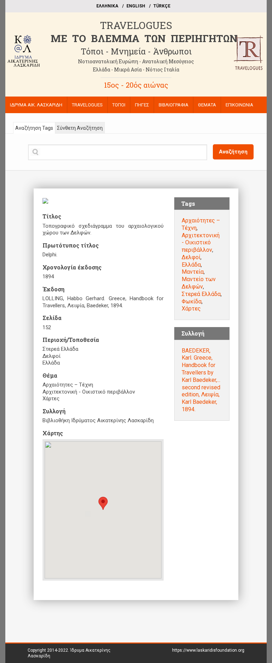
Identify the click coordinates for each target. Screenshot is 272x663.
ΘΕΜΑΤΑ (207, 104)
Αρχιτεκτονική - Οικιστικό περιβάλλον (201, 243)
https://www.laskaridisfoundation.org (208, 650)
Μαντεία (193, 271)
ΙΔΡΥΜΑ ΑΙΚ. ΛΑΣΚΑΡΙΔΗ (36, 104)
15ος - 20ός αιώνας (136, 84)
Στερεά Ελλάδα (201, 294)
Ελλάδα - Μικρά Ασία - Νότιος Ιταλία (136, 69)
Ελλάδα (191, 264)
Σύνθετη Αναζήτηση (80, 128)
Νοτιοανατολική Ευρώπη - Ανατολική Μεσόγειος (136, 61)
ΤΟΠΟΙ (118, 104)
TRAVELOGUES (136, 25)
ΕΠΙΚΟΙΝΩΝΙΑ (239, 104)
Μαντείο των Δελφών (199, 283)
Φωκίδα (192, 301)
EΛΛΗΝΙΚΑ (107, 6)
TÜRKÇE (161, 6)
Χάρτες (191, 308)
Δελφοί (191, 257)
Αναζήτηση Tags (34, 128)
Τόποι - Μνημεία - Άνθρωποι (136, 51)
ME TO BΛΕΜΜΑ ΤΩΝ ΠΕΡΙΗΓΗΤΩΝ (144, 38)
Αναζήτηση (233, 152)
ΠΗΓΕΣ (142, 104)
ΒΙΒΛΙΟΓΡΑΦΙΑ (173, 104)
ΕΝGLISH (135, 6)
